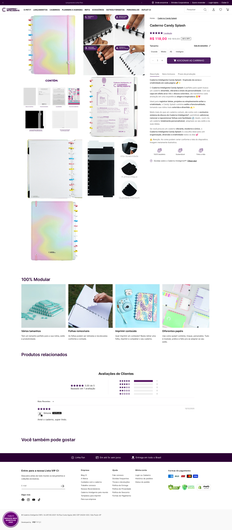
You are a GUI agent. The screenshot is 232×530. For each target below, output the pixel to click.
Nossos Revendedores (90, 489)
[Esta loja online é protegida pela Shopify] (204, 489)
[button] (55, 10)
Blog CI (84, 475)
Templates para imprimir (91, 496)
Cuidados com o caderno (91, 482)
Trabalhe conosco (88, 485)
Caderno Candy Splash (167, 18)
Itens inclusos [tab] (168, 74)
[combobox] (196, 10)
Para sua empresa (88, 499)
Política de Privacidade (121, 489)
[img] (44, 409)
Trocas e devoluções (121, 482)
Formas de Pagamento (121, 496)
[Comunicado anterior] (3, 2)
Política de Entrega (120, 485)
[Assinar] (62, 486)
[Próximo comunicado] (142, 2)
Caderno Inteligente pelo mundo (94, 492)
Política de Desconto (121, 492)
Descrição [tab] (154, 74)
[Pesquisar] (205, 10)
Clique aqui (192, 161)
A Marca (84, 479)
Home (152, 18)
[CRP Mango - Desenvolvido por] (36, 522)
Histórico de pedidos (144, 479)
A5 (171, 52)
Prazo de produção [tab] (186, 74)
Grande (154, 52)
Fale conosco (118, 475)
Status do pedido (142, 482)
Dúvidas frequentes (120, 479)
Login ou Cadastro (143, 475)
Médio (163, 52)
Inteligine (180, 52)
